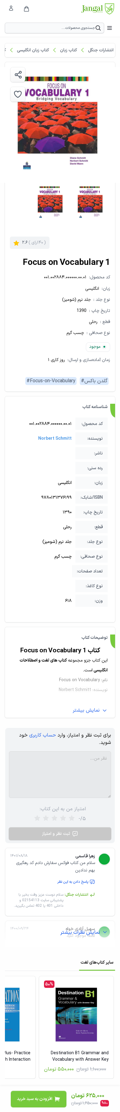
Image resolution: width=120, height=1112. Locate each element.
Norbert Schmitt (55, 438)
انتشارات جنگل (101, 50)
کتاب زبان (68, 50)
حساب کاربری (42, 735)
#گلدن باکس (94, 381)
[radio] (37, 818)
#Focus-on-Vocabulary (50, 381)
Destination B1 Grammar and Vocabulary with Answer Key (80, 1056)
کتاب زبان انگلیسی (33, 50)
